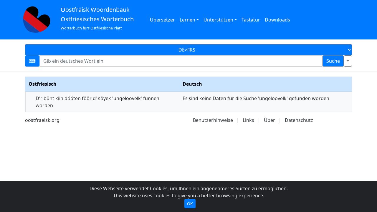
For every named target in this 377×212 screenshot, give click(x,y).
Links (248, 120)
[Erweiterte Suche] (348, 61)
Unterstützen (218, 19)
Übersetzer (162, 19)
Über (269, 120)
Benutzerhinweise (213, 120)
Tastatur (251, 19)
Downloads (277, 19)
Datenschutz (299, 120)
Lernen (187, 19)
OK (190, 203)
